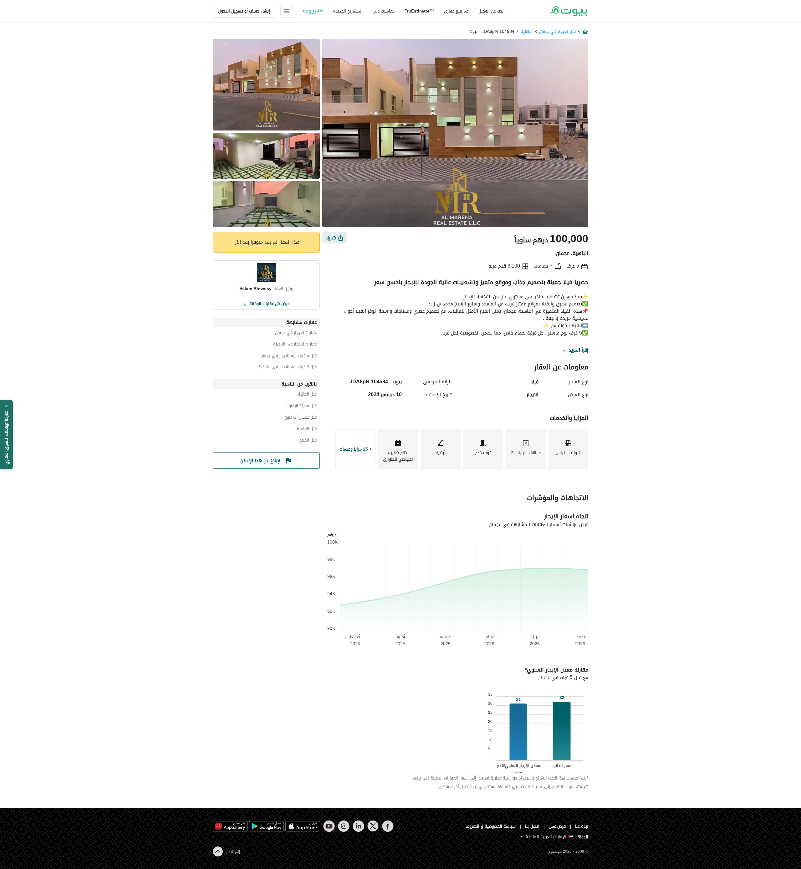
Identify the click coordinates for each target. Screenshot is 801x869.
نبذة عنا (581, 826)
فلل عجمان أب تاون (300, 418)
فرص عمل (557, 826)
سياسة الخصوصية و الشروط (491, 826)
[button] (6, 434)
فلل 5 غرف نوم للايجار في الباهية (287, 368)
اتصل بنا (532, 826)
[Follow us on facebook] (388, 826)
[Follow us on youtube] (329, 826)
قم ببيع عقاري (456, 11)
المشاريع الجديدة (348, 11)
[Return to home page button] (568, 11)
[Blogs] (313, 11)
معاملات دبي (384, 11)
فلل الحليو (308, 441)
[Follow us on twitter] (373, 826)
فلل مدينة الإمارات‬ (301, 406)
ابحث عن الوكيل (491, 11)
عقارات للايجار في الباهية (295, 345)
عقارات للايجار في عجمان (296, 333)
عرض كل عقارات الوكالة (269, 303)
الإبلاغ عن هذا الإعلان (261, 460)
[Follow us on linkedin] (358, 826)
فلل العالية (307, 395)
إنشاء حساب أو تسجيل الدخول (244, 11)
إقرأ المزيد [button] (578, 350)
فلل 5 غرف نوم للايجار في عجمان (288, 356)
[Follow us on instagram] (343, 826)
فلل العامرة (307, 430)
